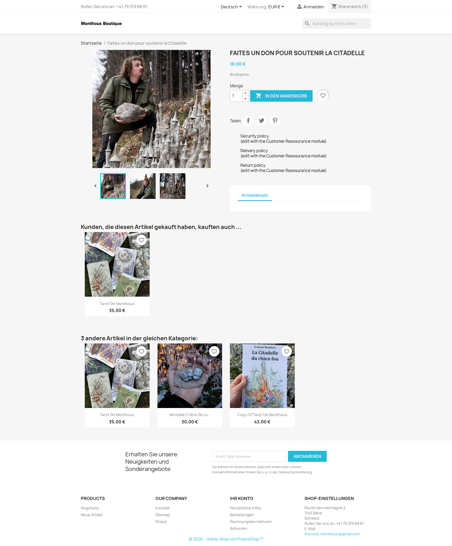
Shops (161, 521)
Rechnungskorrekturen (251, 521)
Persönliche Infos (245, 507)
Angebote (90, 507)
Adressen (238, 528)
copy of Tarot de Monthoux (262, 414)
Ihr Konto (241, 498)
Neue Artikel (92, 514)
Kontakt (162, 507)
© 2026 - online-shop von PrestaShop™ (226, 539)
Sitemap (162, 514)
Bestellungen (242, 514)
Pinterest (275, 120)
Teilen (248, 120)
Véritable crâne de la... (190, 414)
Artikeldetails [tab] (255, 195)
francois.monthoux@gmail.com (332, 533)
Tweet (261, 120)
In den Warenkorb (281, 96)
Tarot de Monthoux (117, 303)
